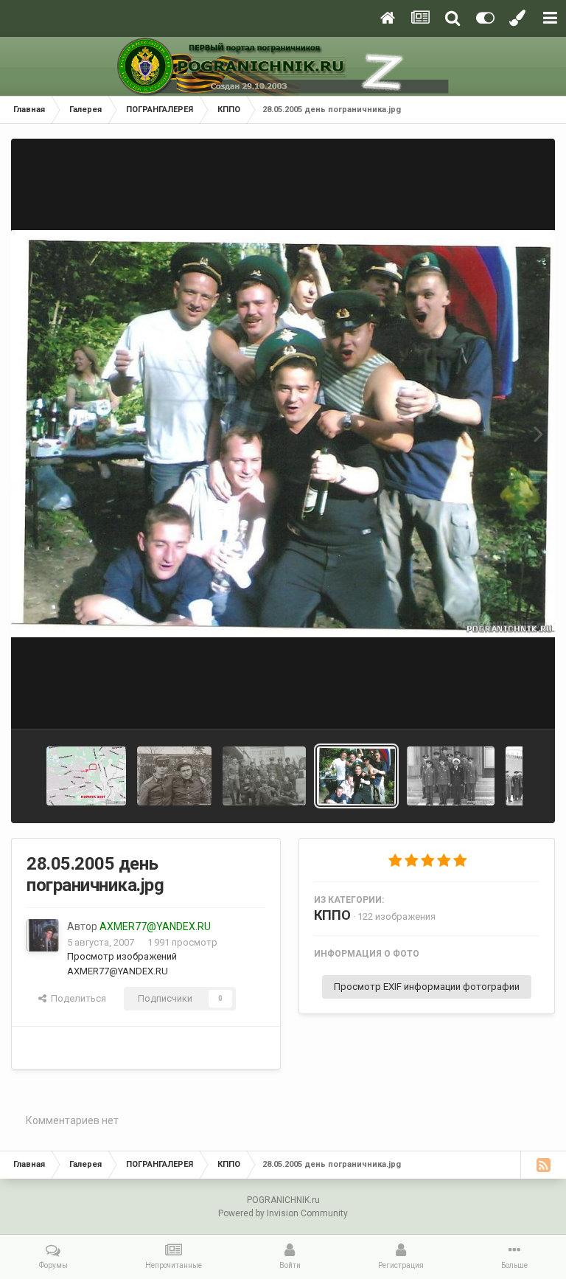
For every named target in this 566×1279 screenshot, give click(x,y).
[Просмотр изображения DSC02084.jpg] (174, 775)
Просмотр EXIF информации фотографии (427, 986)
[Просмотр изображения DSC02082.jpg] (264, 775)
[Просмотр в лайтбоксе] (283, 433)
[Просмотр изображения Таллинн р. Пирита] (86, 775)
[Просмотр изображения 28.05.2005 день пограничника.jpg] (356, 775)
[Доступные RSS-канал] (543, 1165)
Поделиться (76, 998)
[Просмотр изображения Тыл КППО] (451, 775)
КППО (332, 915)
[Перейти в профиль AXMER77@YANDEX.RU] (43, 935)
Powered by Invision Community (283, 1213)
